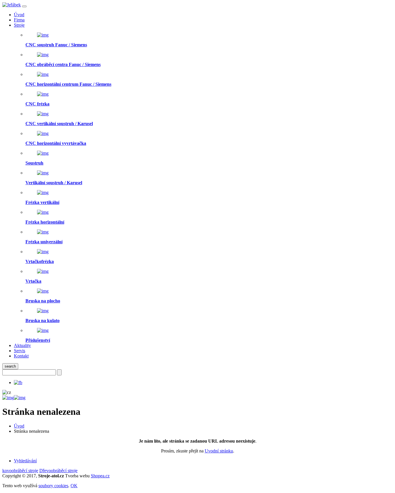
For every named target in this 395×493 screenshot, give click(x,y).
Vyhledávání (25, 460)
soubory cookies (53, 485)
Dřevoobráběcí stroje (58, 470)
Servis (19, 350)
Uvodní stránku (219, 450)
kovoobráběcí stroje (20, 470)
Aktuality (22, 345)
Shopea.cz (100, 475)
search (10, 366)
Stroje (19, 25)
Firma (19, 19)
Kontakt (21, 355)
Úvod (19, 14)
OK (74, 485)
